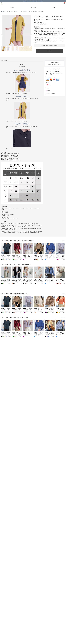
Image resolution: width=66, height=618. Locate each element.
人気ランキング (33, 7)
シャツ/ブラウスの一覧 (13, 11)
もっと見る (63, 240)
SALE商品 (54, 7)
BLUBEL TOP (4, 11)
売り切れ (49, 50)
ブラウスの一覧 (23, 11)
